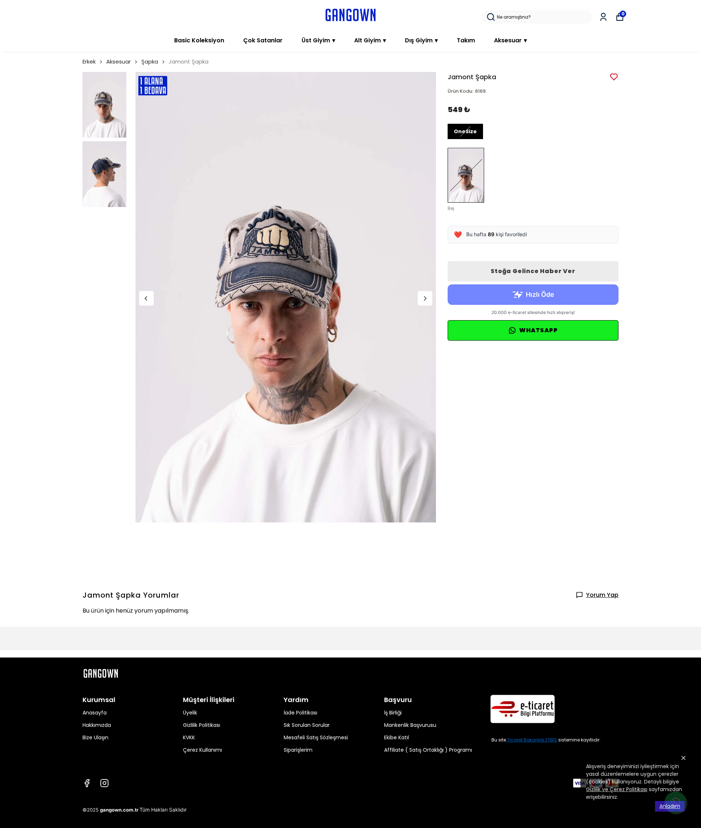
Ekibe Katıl (396, 737)
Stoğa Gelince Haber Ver (533, 271)
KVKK (189, 737)
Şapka (149, 61)
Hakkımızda (97, 725)
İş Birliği (393, 712)
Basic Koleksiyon (199, 40)
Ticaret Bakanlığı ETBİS (532, 740)
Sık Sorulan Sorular (307, 725)
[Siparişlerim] (603, 17)
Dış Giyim (421, 40)
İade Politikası (300, 712)
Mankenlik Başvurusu (410, 725)
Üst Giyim (318, 40)
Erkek (89, 61)
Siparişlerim (298, 750)
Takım (466, 40)
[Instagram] (104, 783)
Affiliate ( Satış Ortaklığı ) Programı (428, 750)
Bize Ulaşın (95, 737)
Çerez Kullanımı (202, 750)
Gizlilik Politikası (201, 725)
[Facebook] (87, 783)
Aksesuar (510, 40)
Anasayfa (95, 712)
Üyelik (190, 712)
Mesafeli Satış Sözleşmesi (316, 737)
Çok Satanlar (263, 40)
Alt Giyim (370, 40)
